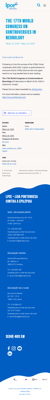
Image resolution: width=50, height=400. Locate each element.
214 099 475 (16, 304)
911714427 (15, 310)
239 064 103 (16, 269)
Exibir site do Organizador (34, 129)
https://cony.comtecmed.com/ (14, 97)
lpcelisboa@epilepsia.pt (20, 316)
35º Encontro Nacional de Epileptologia (7, 173)
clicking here (37, 89)
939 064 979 (18, 235)
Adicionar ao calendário (17, 113)
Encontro (5, 142)
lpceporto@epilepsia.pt (19, 241)
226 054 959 (16, 229)
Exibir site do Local (9, 164)
